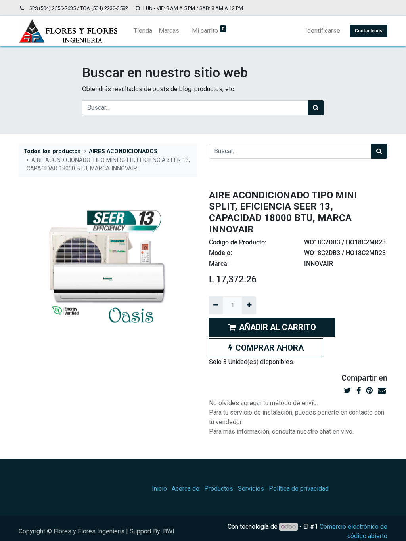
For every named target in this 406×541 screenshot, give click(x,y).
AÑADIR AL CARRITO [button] (277, 327)
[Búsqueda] (316, 107)
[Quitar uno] (216, 305)
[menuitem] (142, 31)
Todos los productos (52, 151)
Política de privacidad (299, 488)
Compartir (359, 378)
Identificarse (322, 30)
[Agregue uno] (249, 305)
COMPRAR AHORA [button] (270, 347)
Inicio (159, 488)
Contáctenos (368, 31)
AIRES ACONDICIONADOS (123, 151)
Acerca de (185, 488)
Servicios (251, 488)
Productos (218, 488)
